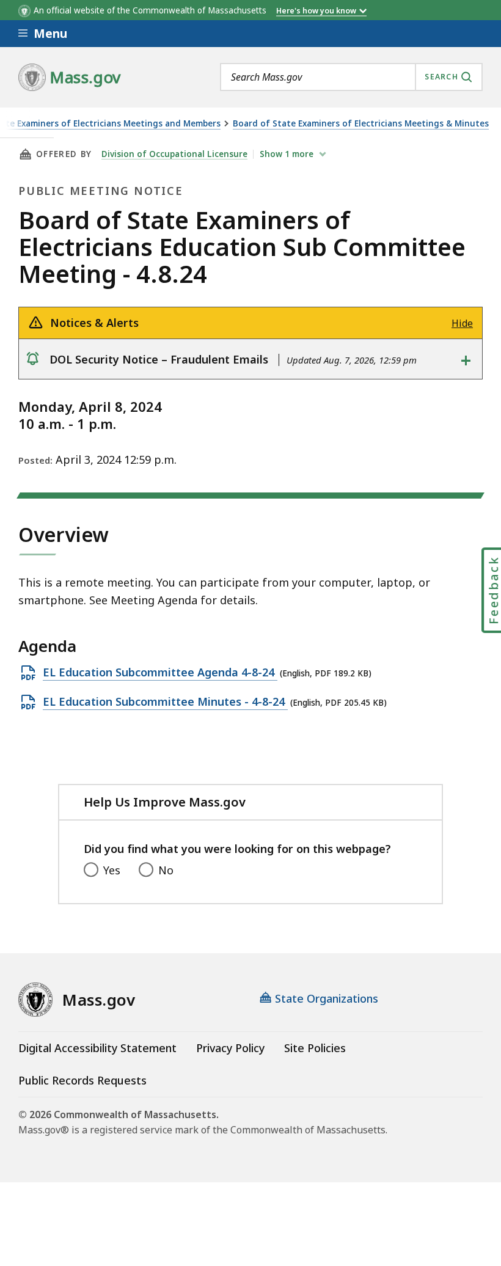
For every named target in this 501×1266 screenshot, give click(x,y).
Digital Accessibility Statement (97, 1048)
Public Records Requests (82, 1080)
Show (286, 153)
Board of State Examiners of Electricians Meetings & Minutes (361, 124)
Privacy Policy (230, 1048)
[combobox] (351, 77)
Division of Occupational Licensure (174, 153)
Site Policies (315, 1048)
